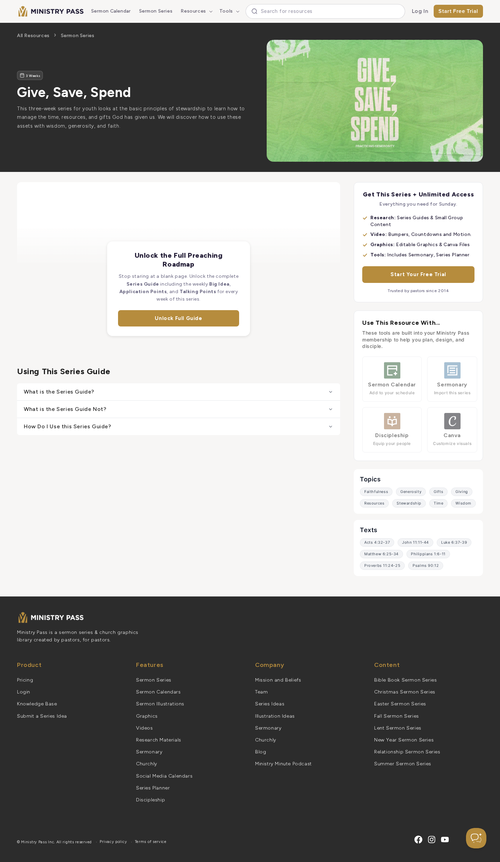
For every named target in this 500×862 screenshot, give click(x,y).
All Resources (33, 35)
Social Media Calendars (164, 776)
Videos (144, 728)
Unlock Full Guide (178, 318)
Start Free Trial (458, 11)
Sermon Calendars (158, 692)
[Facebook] (418, 839)
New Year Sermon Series (404, 740)
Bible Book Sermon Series (405, 680)
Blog (260, 752)
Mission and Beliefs (278, 680)
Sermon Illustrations (160, 704)
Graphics (147, 716)
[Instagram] (432, 839)
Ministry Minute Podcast (283, 764)
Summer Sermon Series (402, 764)
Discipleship (150, 800)
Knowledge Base (37, 704)
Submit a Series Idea (42, 716)
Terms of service (151, 842)
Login (23, 692)
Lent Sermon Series (397, 728)
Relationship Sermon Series (407, 752)
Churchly (146, 764)
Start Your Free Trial (418, 274)
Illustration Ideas (275, 716)
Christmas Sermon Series (404, 692)
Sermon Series (78, 35)
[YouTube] (445, 839)
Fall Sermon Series (396, 716)
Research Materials (158, 740)
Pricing (25, 680)
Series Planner (153, 788)
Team (261, 692)
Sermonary (149, 752)
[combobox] (325, 11)
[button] (196, 11)
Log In (420, 11)
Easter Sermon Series (400, 704)
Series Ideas (269, 704)
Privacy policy (113, 842)
